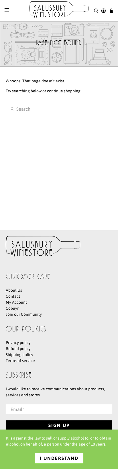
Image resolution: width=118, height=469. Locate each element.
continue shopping (63, 91)
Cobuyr (12, 308)
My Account (16, 302)
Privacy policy (18, 342)
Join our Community (24, 314)
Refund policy (18, 348)
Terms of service (20, 360)
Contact (13, 296)
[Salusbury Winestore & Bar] (59, 10)
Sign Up (59, 425)
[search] (59, 109)
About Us (14, 290)
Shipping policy (19, 354)
